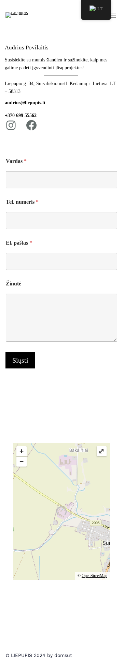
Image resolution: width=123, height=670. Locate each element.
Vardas (16, 161)
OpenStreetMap (94, 575)
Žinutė (13, 283)
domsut (63, 655)
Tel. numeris (22, 202)
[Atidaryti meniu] (113, 15)
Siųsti (20, 360)
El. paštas (19, 243)
